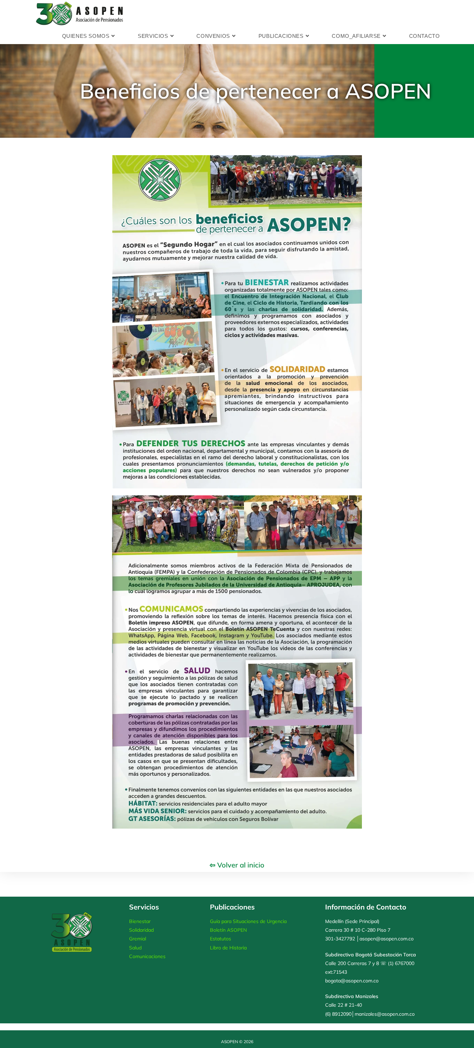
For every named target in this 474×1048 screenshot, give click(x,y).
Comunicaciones (147, 956)
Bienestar (140, 921)
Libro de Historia (228, 948)
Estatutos (220, 939)
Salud (135, 948)
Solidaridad (141, 930)
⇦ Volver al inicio (237, 865)
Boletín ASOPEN (228, 930)
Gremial (137, 939)
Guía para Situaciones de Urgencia (248, 921)
